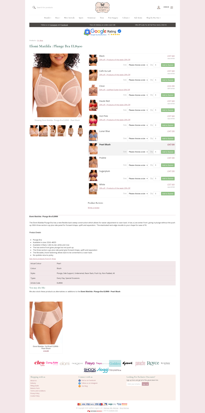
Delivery (33, 383)
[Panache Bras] (140, 363)
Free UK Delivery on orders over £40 (102, 25)
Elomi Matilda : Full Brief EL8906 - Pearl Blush (46, 347)
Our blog (84, 386)
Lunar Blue (104, 131)
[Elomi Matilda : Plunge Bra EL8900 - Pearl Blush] (34, 131)
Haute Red (104, 101)
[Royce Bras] (153, 363)
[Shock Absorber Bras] (90, 370)
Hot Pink (103, 116)
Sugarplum (104, 171)
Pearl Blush (105, 144)
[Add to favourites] (60, 304)
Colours (125, 18)
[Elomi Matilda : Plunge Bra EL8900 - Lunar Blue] (93, 135)
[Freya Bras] (90, 363)
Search (34, 7)
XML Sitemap (114, 408)
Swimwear (91, 18)
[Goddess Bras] (115, 363)
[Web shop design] (94, 410)
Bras (57, 18)
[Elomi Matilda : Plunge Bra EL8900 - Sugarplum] (93, 175)
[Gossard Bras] (128, 363)
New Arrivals (69, 18)
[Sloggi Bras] (102, 370)
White (102, 184)
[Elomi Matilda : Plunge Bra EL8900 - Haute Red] (93, 105)
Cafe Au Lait (105, 70)
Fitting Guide (34, 386)
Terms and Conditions (38, 391)
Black (102, 55)
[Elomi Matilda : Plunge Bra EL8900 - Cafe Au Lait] (93, 75)
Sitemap (106, 408)
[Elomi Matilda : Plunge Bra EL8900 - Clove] (93, 90)
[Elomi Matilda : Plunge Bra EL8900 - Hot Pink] (93, 120)
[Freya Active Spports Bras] (102, 363)
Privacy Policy (34, 393)
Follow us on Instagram (89, 383)
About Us (33, 381)
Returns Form (35, 388)
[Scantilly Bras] (166, 363)
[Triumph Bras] (115, 370)
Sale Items (138, 18)
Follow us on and (54, 25)
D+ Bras (40, 40)
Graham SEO (113, 411)
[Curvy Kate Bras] (52, 363)
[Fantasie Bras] (77, 363)
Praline (102, 157)
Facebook (64, 25)
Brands (47, 18)
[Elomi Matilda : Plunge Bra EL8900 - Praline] (93, 162)
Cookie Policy (35, 396)
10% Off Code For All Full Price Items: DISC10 (150, 25)
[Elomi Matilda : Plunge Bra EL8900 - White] (93, 188)
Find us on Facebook (88, 380)
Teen (102, 18)
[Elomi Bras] (65, 363)
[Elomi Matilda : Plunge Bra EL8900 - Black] (93, 60)
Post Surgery (113, 18)
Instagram (53, 25)
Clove (102, 86)
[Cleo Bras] (39, 363)
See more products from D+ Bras (42, 259)
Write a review (93, 208)
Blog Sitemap (124, 408)
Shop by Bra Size (153, 18)
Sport (81, 18)
